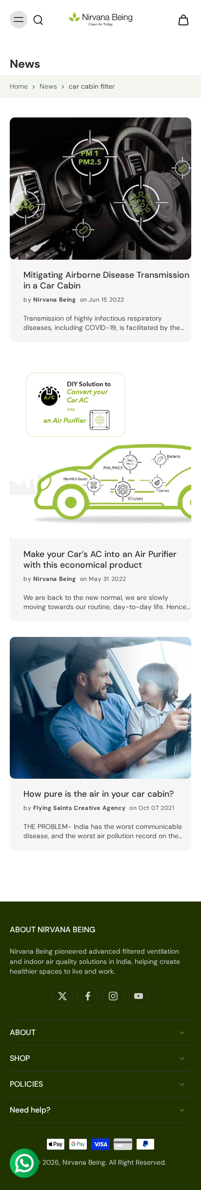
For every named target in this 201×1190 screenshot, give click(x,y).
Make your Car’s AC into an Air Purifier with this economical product (100, 559)
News (48, 86)
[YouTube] (138, 996)
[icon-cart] (180, 19)
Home (19, 86)
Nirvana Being (83, 1162)
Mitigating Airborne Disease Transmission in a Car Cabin (106, 280)
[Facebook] (88, 996)
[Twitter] (62, 996)
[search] (38, 19)
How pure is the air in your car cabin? (98, 793)
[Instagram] (113, 996)
